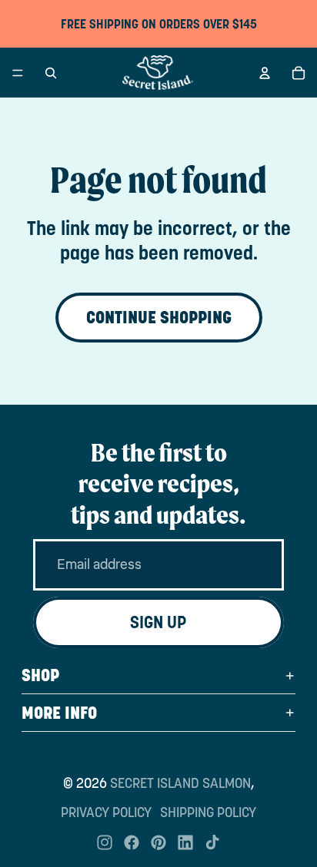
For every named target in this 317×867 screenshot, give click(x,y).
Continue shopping (159, 317)
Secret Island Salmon (180, 783)
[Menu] (17, 73)
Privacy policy (106, 812)
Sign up (158, 622)
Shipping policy (208, 812)
